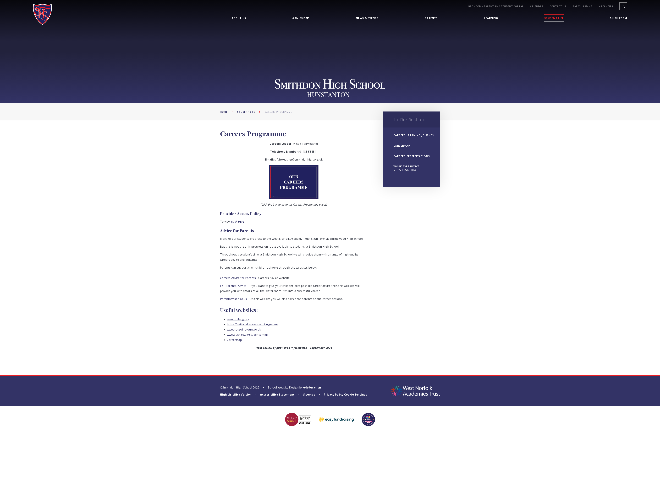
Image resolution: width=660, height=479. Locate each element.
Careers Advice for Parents (238, 278)
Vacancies (606, 6)
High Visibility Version (235, 394)
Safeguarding (582, 6)
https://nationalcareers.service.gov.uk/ (252, 324)
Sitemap (309, 394)
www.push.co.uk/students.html (247, 335)
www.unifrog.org (238, 319)
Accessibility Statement (277, 394)
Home (224, 111)
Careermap (234, 340)
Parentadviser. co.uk (234, 299)
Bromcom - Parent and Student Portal (496, 6)
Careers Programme (278, 111)
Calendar (536, 6)
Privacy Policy (333, 394)
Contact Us (558, 6)
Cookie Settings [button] (355, 394)
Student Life (246, 111)
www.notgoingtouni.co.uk (244, 329)
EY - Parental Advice (233, 286)
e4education (312, 387)
